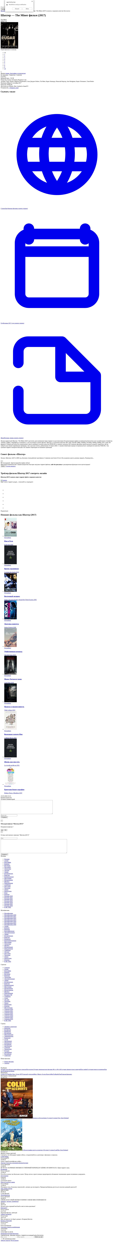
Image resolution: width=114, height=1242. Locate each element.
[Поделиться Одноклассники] (5, 497)
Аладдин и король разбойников (10, 1227)
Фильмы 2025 (8, 904)
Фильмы (6, 859)
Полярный (4, 1169)
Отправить (4, 817)
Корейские (7, 1031)
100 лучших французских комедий (70, 1069)
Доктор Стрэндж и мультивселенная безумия (14, 1163)
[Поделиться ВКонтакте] (5, 490)
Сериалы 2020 (8, 1009)
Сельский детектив (28, 1074)
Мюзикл (6, 881)
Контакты (15, 1233)
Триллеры (7, 888)
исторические (21, 73)
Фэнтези (6, 894)
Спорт (6, 998)
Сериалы (7, 967)
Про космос (29, 1069)
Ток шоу (6, 999)
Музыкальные (8, 880)
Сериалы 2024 (8, 1016)
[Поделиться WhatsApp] (5, 501)
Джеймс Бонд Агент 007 (14, 1074)
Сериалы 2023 (8, 1014)
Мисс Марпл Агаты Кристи (42, 1074)
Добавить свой (13, 88)
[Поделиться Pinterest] (5, 504)
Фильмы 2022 (8, 899)
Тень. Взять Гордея (6, 1188)
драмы (7, 73)
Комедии (7, 875)
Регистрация (14, 1240)
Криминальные (9, 877)
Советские (7, 1055)
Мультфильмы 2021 (10, 916)
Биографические (9, 931)
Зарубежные (8, 1041)
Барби (57, 1074)
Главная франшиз (66, 1074)
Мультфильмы (8, 913)
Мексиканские (8, 1034)
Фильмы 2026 (8, 905)
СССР (6, 1039)
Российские (7, 1044)
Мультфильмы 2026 (10, 924)
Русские (6, 1050)
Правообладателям (6, 1233)
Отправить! (4, 854)
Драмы (6, 872)
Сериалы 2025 (8, 1017)
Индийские (7, 1033)
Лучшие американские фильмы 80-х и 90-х (46, 1069)
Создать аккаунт (11, 466)
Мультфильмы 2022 (10, 918)
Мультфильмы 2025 (10, 923)
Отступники (4, 1176)
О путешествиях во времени (95, 1069)
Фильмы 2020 (8, 896)
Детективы (7, 869)
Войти (3, 466)
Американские (8, 1036)
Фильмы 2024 (8, 902)
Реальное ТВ (8, 995)
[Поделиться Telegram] (5, 508)
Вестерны (7, 865)
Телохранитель (5, 1195)
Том (60, 1074)
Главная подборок (8, 1071)
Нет (6, 830)
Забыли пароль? (5, 1240)
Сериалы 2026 (8, 1019)
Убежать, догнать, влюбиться (9, 1201)
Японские (7, 1028)
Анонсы (6, 1063)
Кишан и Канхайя (6, 1220)
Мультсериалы (8, 990)
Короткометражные (10, 940)
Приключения (8, 883)
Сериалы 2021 (8, 1011)
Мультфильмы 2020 (10, 915)
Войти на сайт (39, 1237)
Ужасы (6, 889)
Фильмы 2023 (8, 901)
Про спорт (7, 886)
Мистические (8, 1007)
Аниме (6, 860)
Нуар (5, 893)
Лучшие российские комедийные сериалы (13, 1069)
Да (2, 830)
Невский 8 (4, 1208)
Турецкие (7, 1047)
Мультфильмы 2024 (10, 921)
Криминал (7, 939)
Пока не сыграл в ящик (8, 1182)
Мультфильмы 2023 (10, 920)
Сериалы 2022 (8, 1012)
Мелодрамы (7, 878)
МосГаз (53, 1074)
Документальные (9, 932)
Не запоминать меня (9, 1239)
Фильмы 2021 (8, 897)
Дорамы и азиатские (10, 1026)
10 (5, 68)
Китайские (7, 1030)
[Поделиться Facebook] (5, 493)
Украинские (8, 1042)
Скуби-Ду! (4, 1074)
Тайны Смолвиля (6, 1214)
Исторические (8, 873)
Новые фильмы (9, 1061)
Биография (7, 862)
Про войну (7, 867)
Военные (7, 929)
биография (13, 73)
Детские (6, 870)
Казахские (7, 1038)
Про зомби (84, 1069)
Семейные (7, 885)
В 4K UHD (7, 907)
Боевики (6, 864)
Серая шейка (4, 1156)
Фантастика (7, 891)
